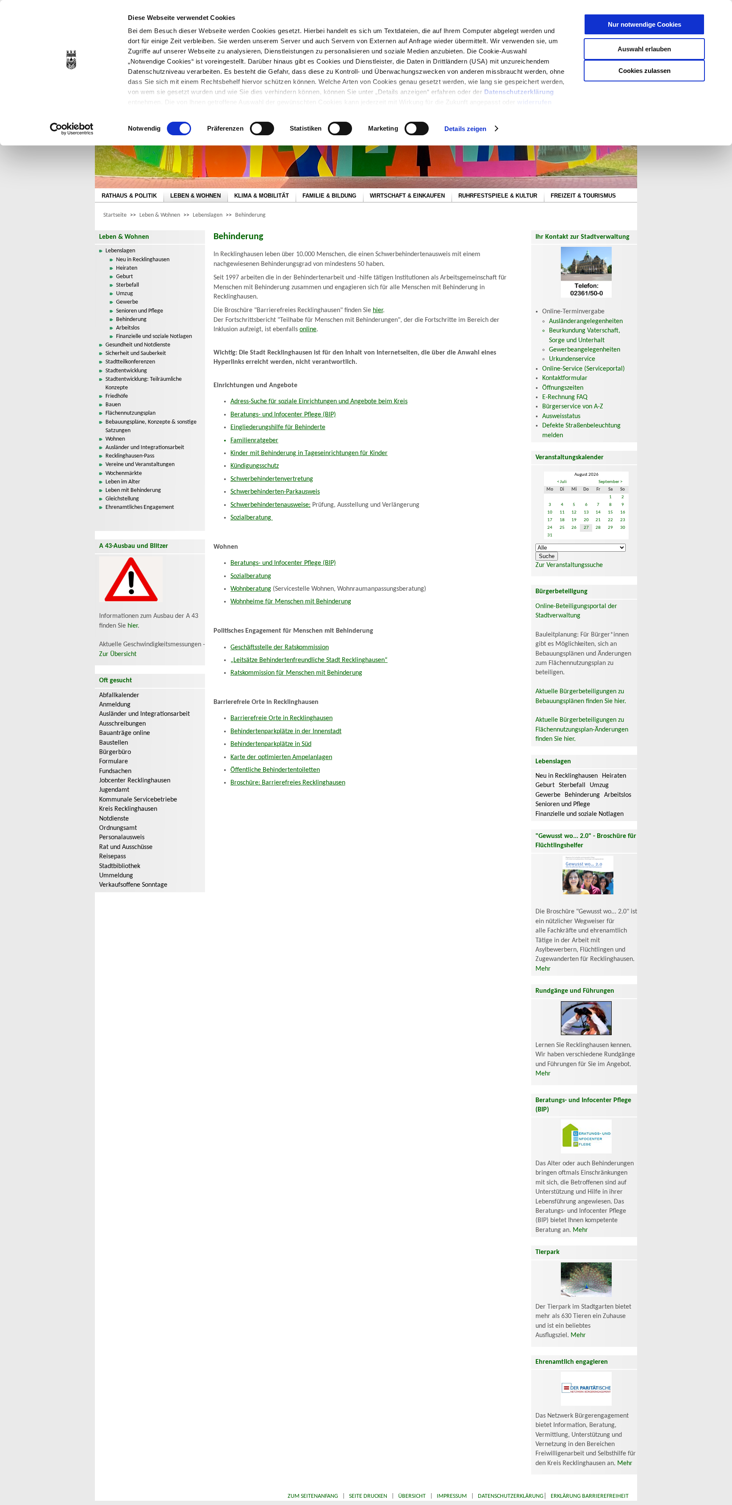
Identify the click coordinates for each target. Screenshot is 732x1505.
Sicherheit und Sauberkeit (135, 353)
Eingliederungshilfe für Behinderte (277, 427)
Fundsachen (115, 771)
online (307, 329)
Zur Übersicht (117, 654)
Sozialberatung (251, 517)
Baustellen (113, 743)
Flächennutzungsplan (130, 413)
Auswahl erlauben (644, 49)
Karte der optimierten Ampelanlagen (281, 757)
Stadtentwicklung (126, 371)
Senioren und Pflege (139, 311)
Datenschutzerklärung (519, 91)
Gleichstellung (122, 499)
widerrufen (534, 102)
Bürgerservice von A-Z (572, 406)
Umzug (124, 293)
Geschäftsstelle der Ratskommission (279, 647)
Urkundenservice (572, 359)
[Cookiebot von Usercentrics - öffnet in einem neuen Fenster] (72, 129)
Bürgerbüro (115, 752)
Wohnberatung (250, 589)
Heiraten (126, 268)
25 (562, 527)
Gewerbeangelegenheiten (584, 349)
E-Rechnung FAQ (565, 397)
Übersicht (412, 1496)
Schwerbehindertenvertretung (271, 479)
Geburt (124, 277)
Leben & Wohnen (159, 215)
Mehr (543, 969)
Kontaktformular (565, 378)
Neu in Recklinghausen (142, 260)
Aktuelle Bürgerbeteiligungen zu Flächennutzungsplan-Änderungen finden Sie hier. (581, 730)
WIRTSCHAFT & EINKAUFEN (407, 196)
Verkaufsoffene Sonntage (133, 885)
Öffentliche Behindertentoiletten (275, 770)
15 (610, 512)
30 (622, 527)
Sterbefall (127, 285)
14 (598, 512)
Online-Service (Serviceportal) (583, 369)
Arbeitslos (127, 328)
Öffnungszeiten (562, 388)
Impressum (452, 1496)
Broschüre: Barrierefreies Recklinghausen (287, 782)
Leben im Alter (122, 482)
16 (622, 512)
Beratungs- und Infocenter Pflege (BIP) (283, 414)
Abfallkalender (119, 695)
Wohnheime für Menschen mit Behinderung (290, 601)
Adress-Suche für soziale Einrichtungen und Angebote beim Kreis (319, 401)
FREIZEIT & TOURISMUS (583, 196)
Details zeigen (465, 128)
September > (610, 482)
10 (549, 512)
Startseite (115, 215)
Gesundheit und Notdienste (137, 345)
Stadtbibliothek (119, 866)
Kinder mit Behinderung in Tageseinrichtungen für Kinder (309, 453)
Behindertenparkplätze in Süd (270, 744)
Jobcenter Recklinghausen (134, 780)
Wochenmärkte (123, 473)
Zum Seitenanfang (313, 1496)
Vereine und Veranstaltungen (140, 464)
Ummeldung (116, 875)
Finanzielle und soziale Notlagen (154, 336)
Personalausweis (121, 837)
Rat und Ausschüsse (125, 847)
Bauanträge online (124, 733)
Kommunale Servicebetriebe (138, 799)
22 (610, 520)
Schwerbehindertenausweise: (270, 505)
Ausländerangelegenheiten (586, 321)
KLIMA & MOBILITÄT (261, 196)
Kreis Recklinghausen (128, 809)
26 (574, 527)
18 (562, 520)
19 (574, 520)
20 (586, 520)
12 (574, 512)
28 (598, 527)
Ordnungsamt (118, 828)
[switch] (262, 128)
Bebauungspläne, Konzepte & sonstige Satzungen (151, 426)
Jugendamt (114, 790)
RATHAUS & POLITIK (129, 196)
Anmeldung (114, 704)
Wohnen (115, 439)
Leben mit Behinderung (133, 490)
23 (622, 520)
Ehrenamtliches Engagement (139, 507)
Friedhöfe (116, 396)
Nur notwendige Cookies (644, 24)
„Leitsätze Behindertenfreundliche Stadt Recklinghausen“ (309, 660)
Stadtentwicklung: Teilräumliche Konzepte (143, 383)
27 (586, 527)
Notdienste (114, 818)
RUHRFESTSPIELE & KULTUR (497, 196)
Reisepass (112, 856)
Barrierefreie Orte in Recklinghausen (281, 718)
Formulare (113, 761)
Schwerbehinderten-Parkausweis (275, 492)
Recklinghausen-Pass (129, 456)
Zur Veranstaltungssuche (569, 565)
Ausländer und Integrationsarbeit (144, 447)
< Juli (562, 482)
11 (562, 512)
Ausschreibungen (122, 723)
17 (549, 520)
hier (133, 626)
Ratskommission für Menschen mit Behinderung (296, 673)
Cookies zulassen (644, 70)
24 (549, 527)
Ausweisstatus (561, 416)
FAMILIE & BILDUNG (329, 196)
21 (598, 520)
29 (610, 527)
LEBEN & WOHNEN (195, 196)
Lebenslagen (207, 215)
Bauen (113, 405)
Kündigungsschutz (254, 466)
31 (549, 535)
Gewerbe (127, 302)
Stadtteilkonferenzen (130, 362)
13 (586, 512)
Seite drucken (368, 1496)
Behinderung (250, 215)
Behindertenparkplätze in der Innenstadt (285, 731)
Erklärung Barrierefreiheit (590, 1496)
